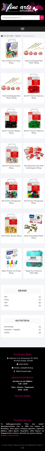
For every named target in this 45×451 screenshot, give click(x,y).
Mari (28, 445)
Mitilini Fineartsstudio (23, 371)
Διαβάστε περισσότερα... (10, 435)
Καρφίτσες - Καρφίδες (12, 329)
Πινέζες (7, 332)
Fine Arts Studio (7, 445)
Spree (6, 305)
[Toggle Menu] (22, 29)
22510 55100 (23, 364)
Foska (6, 300)
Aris (26, 445)
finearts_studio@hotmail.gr (23, 368)
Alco (5, 297)
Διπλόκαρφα (8, 327)
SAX (6, 302)
